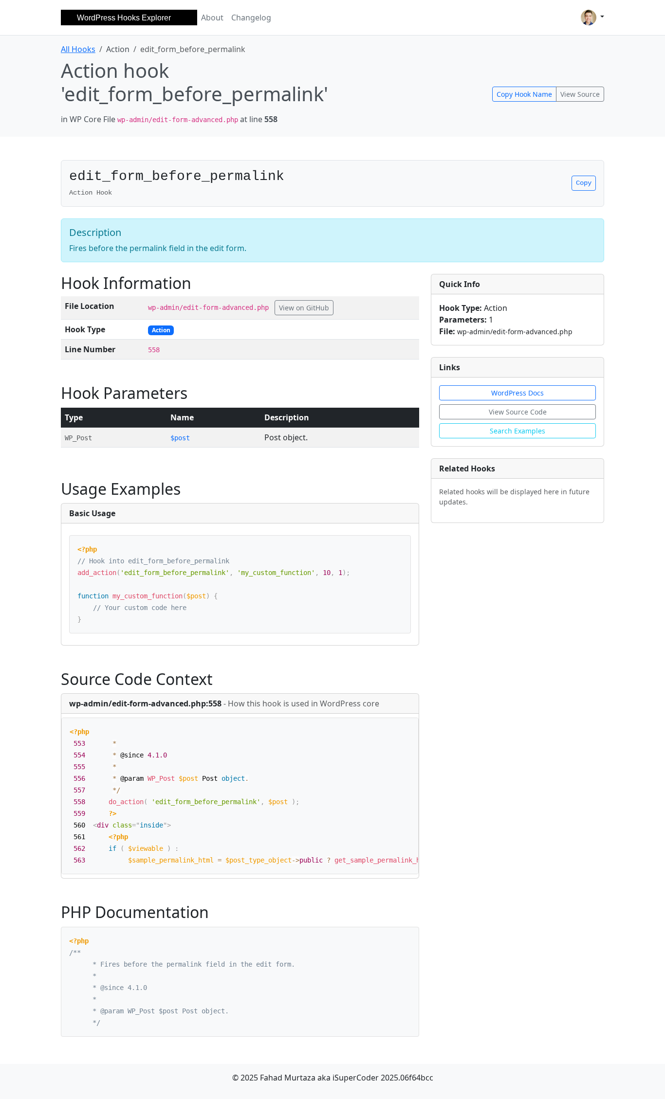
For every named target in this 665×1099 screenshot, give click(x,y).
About (212, 17)
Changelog (251, 17)
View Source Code (518, 411)
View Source (580, 94)
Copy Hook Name (524, 94)
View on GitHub (304, 307)
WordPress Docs (517, 392)
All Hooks (78, 49)
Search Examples (517, 430)
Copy (583, 183)
